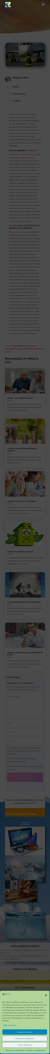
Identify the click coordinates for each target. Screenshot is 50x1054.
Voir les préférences (25, 1045)
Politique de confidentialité (15, 1050)
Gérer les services (9, 1025)
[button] (46, 995)
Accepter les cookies (24, 1032)
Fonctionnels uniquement (25, 1038)
